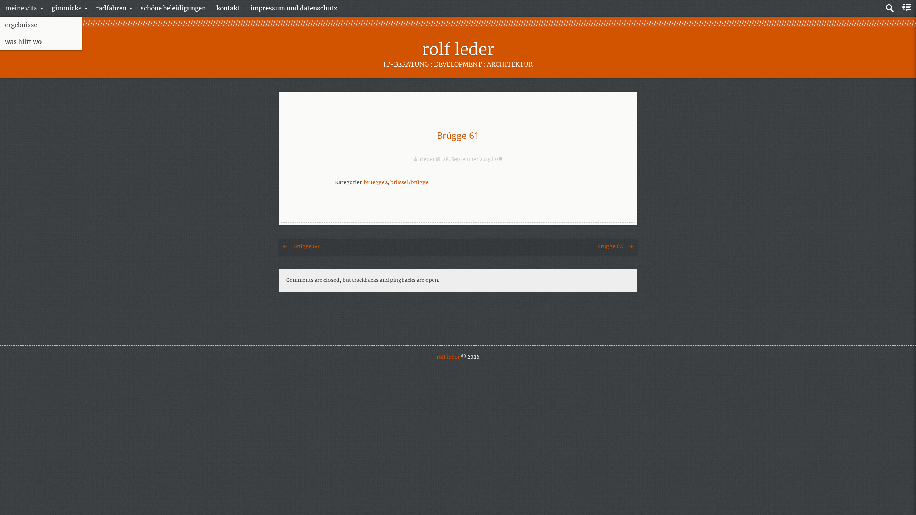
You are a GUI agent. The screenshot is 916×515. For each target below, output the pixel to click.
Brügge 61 (458, 135)
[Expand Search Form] (889, 8)
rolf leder (458, 49)
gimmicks (67, 8)
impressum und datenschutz (293, 8)
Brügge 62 (610, 246)
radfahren (111, 8)
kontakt (228, 8)
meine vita (21, 8)
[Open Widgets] (907, 8)
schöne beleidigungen (173, 8)
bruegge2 (376, 182)
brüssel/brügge (409, 182)
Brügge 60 (306, 246)
